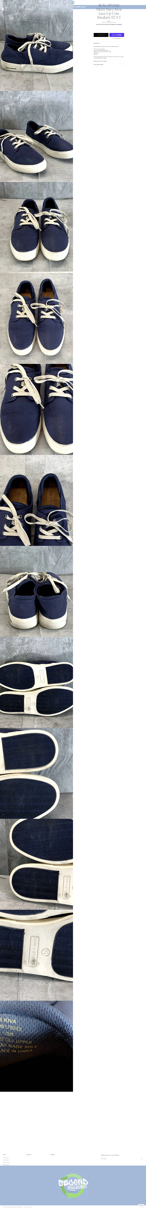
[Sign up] (141, 1158)
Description (97, 43)
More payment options (117, 38)
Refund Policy (6, 1160)
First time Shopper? (98, 64)
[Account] (138, 2)
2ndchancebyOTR (10, 1207)
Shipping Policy (6, 1164)
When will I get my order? (100, 61)
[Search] (134, 2)
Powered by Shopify (18, 1207)
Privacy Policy (6, 1157)
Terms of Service (6, 1162)
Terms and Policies (28, 1207)
